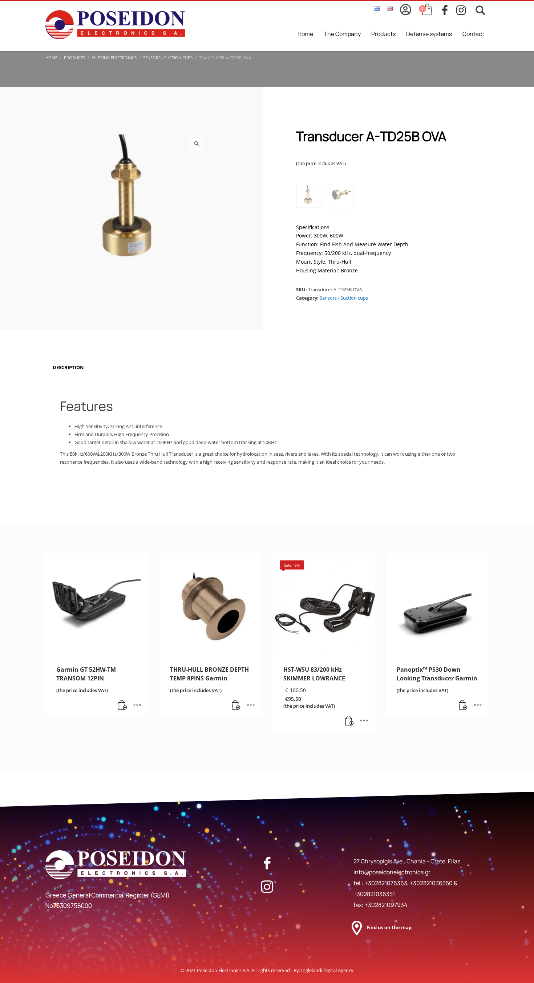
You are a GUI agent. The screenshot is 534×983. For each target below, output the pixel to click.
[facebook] (449, 10)
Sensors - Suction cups (344, 298)
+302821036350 (432, 883)
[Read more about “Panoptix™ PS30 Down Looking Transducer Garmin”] (463, 705)
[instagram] (463, 10)
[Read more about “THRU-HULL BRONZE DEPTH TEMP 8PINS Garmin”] (236, 705)
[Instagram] (267, 887)
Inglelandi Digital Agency (327, 970)
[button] (196, 143)
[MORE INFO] (137, 705)
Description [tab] (68, 367)
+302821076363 (386, 883)
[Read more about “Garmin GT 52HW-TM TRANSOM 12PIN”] (123, 705)
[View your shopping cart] (426, 10)
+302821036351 (374, 894)
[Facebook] (267, 863)
